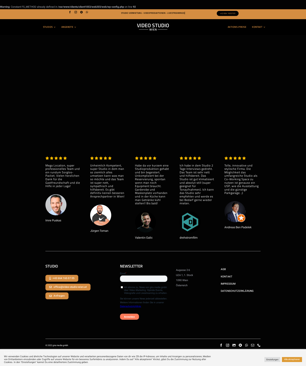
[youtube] (81, 12)
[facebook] (70, 12)
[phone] (259, 345)
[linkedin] (234, 345)
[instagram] (75, 12)
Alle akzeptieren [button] (292, 359)
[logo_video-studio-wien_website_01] (153, 25)
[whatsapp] (87, 12)
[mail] (252, 345)
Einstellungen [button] (272, 359)
